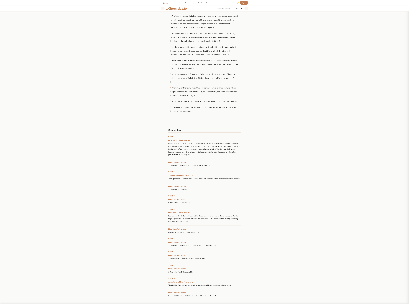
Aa (237, 8)
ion (164, 2)
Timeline (201, 3)
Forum (208, 3)
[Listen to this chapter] (241, 8)
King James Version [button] (223, 8)
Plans (187, 3)
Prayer (193, 3)
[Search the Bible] (232, 8)
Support (216, 3)
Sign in (244, 3)
